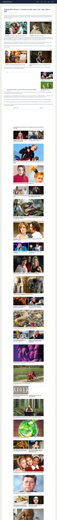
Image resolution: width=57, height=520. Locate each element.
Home (42, 1)
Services (37, 1)
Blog (48, 1)
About (45, 1)
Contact (52, 1)
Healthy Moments (7, 1)
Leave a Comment (7, 13)
